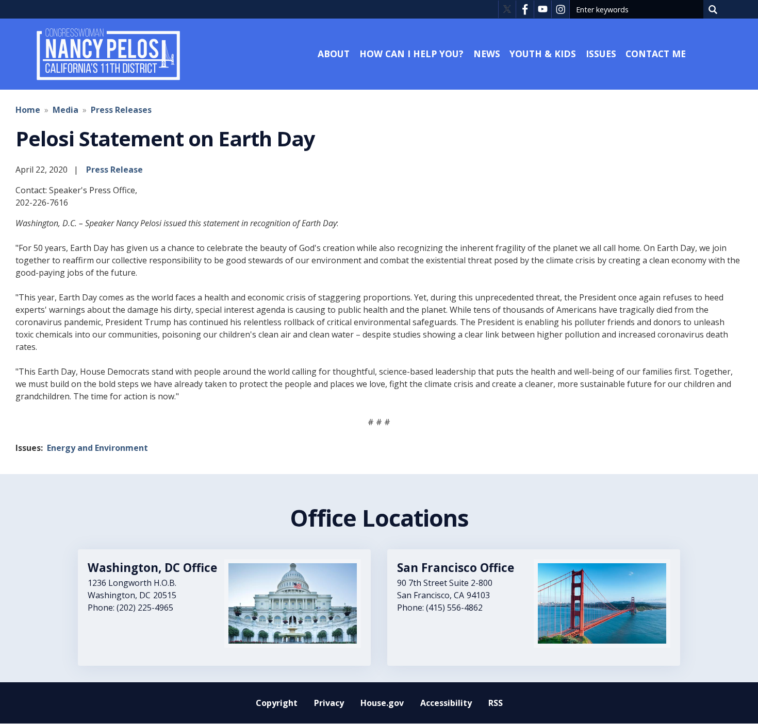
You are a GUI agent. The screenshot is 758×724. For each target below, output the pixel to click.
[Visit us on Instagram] (560, 9)
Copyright (277, 703)
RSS (495, 703)
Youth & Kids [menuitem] (542, 53)
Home (27, 109)
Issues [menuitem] (601, 53)
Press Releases (121, 109)
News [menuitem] (486, 53)
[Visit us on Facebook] (525, 9)
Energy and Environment (97, 447)
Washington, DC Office (152, 568)
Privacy (329, 703)
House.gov (382, 703)
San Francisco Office (455, 568)
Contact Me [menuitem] (655, 53)
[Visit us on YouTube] (543, 9)
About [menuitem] (334, 53)
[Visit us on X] (507, 9)
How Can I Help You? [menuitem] (411, 53)
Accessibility (446, 703)
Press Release (114, 169)
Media (65, 109)
